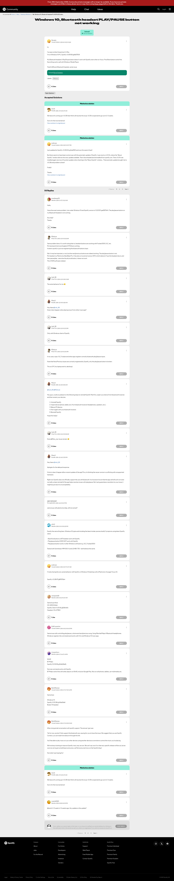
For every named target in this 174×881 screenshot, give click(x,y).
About (36, 846)
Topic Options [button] (49, 93)
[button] (126, 41)
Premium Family (112, 854)
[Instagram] (156, 844)
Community (12, 9)
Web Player (86, 850)
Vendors (60, 863)
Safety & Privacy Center (16, 877)
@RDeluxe (57, 390)
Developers (62, 850)
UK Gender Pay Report (96, 877)
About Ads (51, 877)
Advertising (61, 854)
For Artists (61, 846)
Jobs (35, 850)
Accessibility (60, 877)
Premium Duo (111, 850)
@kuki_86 (57, 307)
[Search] (158, 9)
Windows (55, 78)
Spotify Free (111, 863)
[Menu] (169, 9)
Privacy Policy (29, 877)
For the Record (38, 854)
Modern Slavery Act (71, 877)
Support (85, 846)
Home (13, 14)
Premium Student (112, 859)
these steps (98, 4)
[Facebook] (167, 844)
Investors (61, 859)
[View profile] (49, 41)
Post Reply (121, 826)
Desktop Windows (26, 14)
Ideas (100, 9)
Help (73, 9)
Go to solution (87, 33)
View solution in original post (56, 123)
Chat (86, 9)
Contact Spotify (88, 859)
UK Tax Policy (83, 877)
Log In (164, 9)
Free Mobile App (88, 854)
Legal (5, 877)
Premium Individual (113, 846)
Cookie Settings (40, 877)
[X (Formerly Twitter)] (162, 844)
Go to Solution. (58, 73)
